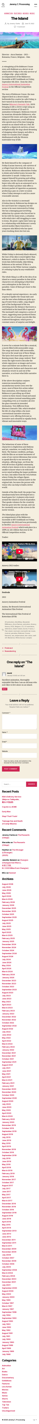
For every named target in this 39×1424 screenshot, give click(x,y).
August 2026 (7, 884)
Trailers (5, 1408)
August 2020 (7, 1101)
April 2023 (6, 1005)
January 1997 (8, 1309)
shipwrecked (19, 635)
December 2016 (9, 1204)
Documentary (8, 1378)
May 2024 (6, 965)
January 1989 (8, 1351)
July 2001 (6, 1285)
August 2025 (7, 920)
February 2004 (8, 1276)
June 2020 (6, 1107)
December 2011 (9, 1240)
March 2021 (7, 1080)
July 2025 (6, 923)
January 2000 (8, 1297)
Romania (8, 635)
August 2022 (7, 1029)
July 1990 (6, 1339)
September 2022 (9, 1026)
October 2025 (8, 914)
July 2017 (6, 1188)
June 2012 (6, 1237)
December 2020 (9, 1089)
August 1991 (7, 1333)
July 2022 (6, 1032)
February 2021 (8, 1083)
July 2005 (6, 1267)
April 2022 (6, 1041)
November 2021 (9, 1056)
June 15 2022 (29, 24)
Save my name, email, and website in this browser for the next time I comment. (17, 762)
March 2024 (7, 971)
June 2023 (6, 999)
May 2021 (6, 1074)
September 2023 (9, 990)
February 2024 (8, 974)
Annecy (33, 624)
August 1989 (7, 1345)
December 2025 (9, 908)
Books (4, 1372)
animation (26, 624)
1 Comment (21, 27)
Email (4, 742)
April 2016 (6, 1222)
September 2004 (9, 1270)
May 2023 (6, 1002)
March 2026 (7, 899)
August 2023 (7, 993)
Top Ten (5, 1405)
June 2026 (6, 890)
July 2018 (6, 1158)
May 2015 (6, 1225)
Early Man (6, 812)
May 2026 (6, 893)
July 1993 (6, 1324)
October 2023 (8, 987)
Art (3, 1369)
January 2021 (8, 1086)
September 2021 (9, 1062)
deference (8, 629)
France (30, 629)
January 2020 (8, 1122)
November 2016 (9, 1207)
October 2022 (8, 1023)
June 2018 (6, 1161)
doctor (25, 629)
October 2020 (8, 1095)
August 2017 (7, 1185)
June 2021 (6, 1071)
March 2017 (7, 1201)
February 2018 (8, 1173)
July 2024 (6, 959)
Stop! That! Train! (9, 816)
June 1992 (6, 1327)
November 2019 (9, 1125)
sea (13, 635)
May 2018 (6, 1164)
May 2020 (6, 1110)
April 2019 (6, 1146)
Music (32, 13)
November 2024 (9, 947)
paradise (14, 633)
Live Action (7, 1387)
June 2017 (6, 1192)
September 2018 (9, 1155)
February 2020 (8, 1119)
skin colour (28, 635)
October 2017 (8, 1182)
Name (5, 732)
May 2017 (6, 1195)
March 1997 (7, 1306)
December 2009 (9, 1249)
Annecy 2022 (9, 626)
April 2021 (6, 1077)
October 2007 (8, 1258)
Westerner (11, 638)
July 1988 (6, 1354)
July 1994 (6, 1315)
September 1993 (9, 1318)
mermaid (16, 631)
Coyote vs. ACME (9, 807)
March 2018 (7, 1170)
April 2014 (6, 1228)
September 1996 (9, 1312)
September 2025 (9, 917)
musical (7, 633)
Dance (5, 1375)
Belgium (18, 626)
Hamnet (12, 873)
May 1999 (6, 1300)
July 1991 (6, 1336)
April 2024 (6, 968)
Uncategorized (8, 1411)
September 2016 (9, 1213)
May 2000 (6, 1294)
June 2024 (6, 962)
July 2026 (6, 887)
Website (5, 751)
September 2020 (9, 1098)
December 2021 (9, 1053)
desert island (17, 629)
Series (5, 1396)
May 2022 (6, 1038)
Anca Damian (17, 624)
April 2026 (6, 896)
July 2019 (6, 1137)
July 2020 (6, 1104)
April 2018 (6, 1167)
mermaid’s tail (25, 631)
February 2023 (8, 1011)
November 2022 (9, 1020)
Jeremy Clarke (15, 24)
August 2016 (7, 1216)
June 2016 (6, 1219)
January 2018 (8, 1176)
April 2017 (6, 1198)
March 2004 (7, 1273)
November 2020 (9, 1092)
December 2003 (9, 1279)
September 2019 (9, 1131)
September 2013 (9, 1231)
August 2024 (7, 956)
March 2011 (7, 1246)
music (33, 631)
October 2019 (8, 1128)
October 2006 (8, 1264)
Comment (6, 713)
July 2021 (6, 1068)
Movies (26, 13)
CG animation (29, 626)
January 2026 (8, 905)
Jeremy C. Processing (19, 4)
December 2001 (9, 1282)
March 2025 (7, 935)
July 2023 (6, 996)
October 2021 (8, 1059)
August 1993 (7, 1321)
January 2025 (8, 941)
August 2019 (7, 1134)
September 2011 (9, 1243)
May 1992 (6, 1330)
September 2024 (9, 953)
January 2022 (8, 1050)
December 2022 (9, 1017)
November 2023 (9, 984)
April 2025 (6, 932)
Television (6, 1402)
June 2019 (6, 1140)
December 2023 (9, 981)
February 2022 (8, 1047)
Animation (8, 13)
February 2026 (8, 902)
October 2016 (8, 1210)
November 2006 (9, 1261)
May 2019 (6, 1143)
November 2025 (9, 911)
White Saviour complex (24, 638)
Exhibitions (6, 1381)
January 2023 (8, 1014)
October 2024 (8, 950)
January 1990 (8, 1342)
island (10, 631)
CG (22, 626)
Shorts (5, 1399)
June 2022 (6, 1035)
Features (18, 13)
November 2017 (9, 1179)
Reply (5, 689)
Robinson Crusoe (24, 633)
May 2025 (6, 929)
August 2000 (8, 1291)
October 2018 (8, 1152)
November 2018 (9, 1149)
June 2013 (6, 1234)
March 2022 (7, 1044)
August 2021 (7, 1065)
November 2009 (9, 1252)
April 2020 (6, 1113)
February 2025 (8, 938)
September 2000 (9, 1288)
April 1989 (6, 1348)
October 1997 (8, 1303)
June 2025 (6, 926)
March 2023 (7, 1008)
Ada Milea (18, 622)
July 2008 (6, 1255)
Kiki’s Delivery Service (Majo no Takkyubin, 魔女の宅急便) (11, 799)
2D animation (9, 622)
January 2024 (8, 977)
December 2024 (9, 944)
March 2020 (7, 1116)
